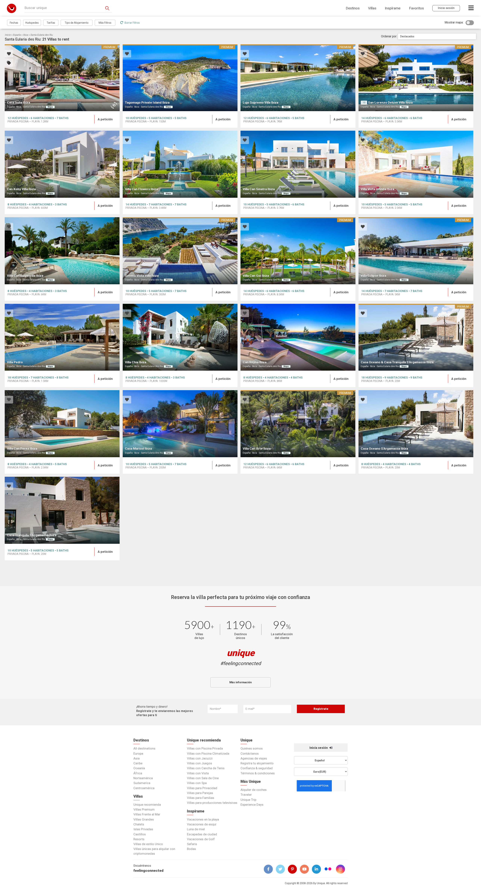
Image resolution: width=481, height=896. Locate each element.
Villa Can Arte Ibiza (257, 448)
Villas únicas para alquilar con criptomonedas (154, 851)
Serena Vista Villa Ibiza (142, 276)
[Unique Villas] (11, 8)
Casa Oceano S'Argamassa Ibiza (384, 448)
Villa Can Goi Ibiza (256, 276)
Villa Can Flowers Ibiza (141, 189)
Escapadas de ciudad (202, 834)
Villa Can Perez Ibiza (22, 448)
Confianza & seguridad (256, 768)
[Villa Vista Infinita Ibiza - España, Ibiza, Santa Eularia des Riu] (415, 164)
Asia (136, 758)
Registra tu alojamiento (257, 763)
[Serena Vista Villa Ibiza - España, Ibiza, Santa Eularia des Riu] (180, 250)
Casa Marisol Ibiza (138, 448)
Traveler (246, 794)
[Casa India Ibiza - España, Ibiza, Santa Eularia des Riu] (62, 77)
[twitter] (282, 869)
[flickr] (328, 869)
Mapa (50, 107)
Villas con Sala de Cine (203, 778)
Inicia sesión (318, 748)
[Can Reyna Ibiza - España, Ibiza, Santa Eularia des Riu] (297, 337)
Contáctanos (249, 753)
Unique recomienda (147, 804)
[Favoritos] (9, 54)
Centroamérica (143, 788)
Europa (138, 753)
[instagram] (342, 869)
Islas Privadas (143, 829)
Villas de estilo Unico (148, 844)
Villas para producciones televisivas (212, 803)
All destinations (144, 748)
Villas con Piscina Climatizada (208, 753)
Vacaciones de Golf (201, 839)
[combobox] (437, 36)
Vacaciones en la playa (203, 819)
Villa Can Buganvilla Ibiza (25, 276)
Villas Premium (144, 809)
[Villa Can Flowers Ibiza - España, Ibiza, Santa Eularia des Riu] (180, 164)
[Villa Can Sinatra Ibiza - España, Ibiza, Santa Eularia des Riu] (297, 164)
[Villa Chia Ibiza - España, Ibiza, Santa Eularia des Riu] (180, 337)
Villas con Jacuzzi (200, 758)
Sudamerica (141, 783)
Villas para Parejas (200, 793)
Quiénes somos (251, 748)
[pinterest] (294, 869)
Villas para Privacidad (202, 788)
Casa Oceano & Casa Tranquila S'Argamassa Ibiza (397, 362)
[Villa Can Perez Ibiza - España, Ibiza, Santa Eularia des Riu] (62, 423)
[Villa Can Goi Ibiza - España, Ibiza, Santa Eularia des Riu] (297, 250)
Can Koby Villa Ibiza (21, 189)
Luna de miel (196, 829)
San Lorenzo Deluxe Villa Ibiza (390, 102)
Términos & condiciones (257, 773)
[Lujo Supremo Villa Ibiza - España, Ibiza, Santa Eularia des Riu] (297, 77)
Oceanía (139, 768)
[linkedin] (318, 869)
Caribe (137, 763)
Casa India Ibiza (18, 102)
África (137, 773)
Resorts (138, 839)
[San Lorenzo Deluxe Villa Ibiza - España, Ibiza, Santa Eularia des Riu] (415, 77)
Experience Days (251, 804)
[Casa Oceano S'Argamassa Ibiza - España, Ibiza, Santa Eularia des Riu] (415, 423)
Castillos (139, 834)
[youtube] (306, 869)
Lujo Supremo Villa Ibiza (260, 102)
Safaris (192, 844)
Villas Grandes (143, 819)
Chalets (138, 824)
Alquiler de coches (253, 790)
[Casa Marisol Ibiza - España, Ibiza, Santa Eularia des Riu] (180, 423)
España (17, 34)
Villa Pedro (15, 362)
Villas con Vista (198, 773)
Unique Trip (248, 800)
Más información (240, 682)
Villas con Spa (197, 783)
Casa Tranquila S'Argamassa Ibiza (31, 535)
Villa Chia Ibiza (135, 362)
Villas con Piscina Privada (205, 748)
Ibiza (25, 34)
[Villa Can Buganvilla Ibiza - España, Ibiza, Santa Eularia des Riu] (62, 250)
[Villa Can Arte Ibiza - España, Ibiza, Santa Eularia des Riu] (297, 423)
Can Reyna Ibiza (254, 362)
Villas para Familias (200, 798)
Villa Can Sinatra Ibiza (259, 189)
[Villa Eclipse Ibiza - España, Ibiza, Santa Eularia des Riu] (415, 250)
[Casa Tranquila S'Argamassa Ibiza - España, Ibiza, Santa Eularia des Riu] (62, 510)
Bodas (191, 849)
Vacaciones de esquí (201, 824)
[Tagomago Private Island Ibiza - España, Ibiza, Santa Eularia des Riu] (180, 77)
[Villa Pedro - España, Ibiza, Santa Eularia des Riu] (62, 337)
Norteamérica (143, 778)
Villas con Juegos (199, 763)
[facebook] (270, 869)
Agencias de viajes (253, 758)
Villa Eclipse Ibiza (373, 276)
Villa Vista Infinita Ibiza (377, 189)
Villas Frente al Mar (146, 814)
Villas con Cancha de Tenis (206, 768)
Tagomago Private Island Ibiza (147, 102)
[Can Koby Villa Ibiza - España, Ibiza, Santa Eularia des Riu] (62, 164)
